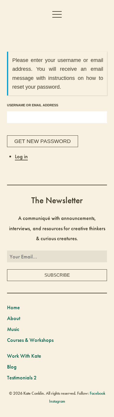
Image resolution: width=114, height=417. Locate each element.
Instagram (57, 401)
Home (13, 307)
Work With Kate (24, 355)
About (13, 318)
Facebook (97, 393)
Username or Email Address (32, 105)
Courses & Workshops (30, 340)
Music (13, 329)
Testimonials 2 (22, 377)
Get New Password (42, 141)
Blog (12, 366)
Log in (21, 156)
